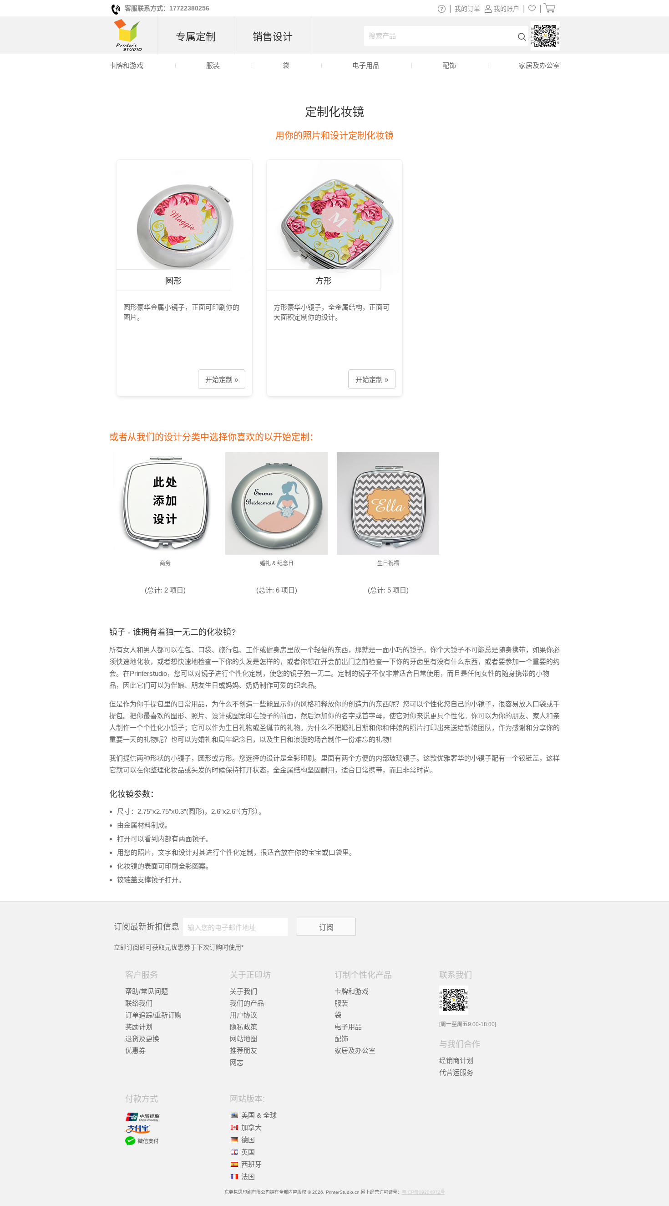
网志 (236, 1062)
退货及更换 (142, 1038)
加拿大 (251, 1127)
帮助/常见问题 (146, 991)
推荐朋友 (243, 1050)
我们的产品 (247, 1003)
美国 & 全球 (259, 1115)
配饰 (341, 1038)
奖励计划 (138, 1027)
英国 (248, 1152)
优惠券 (135, 1050)
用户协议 (243, 1015)
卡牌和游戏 (351, 991)
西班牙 (251, 1164)
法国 (248, 1176)
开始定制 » (221, 379)
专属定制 (196, 36)
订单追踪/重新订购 (153, 1015)
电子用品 (348, 1027)
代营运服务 (456, 1072)
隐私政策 (243, 1027)
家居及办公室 (354, 1050)
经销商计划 (456, 1060)
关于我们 (243, 991)
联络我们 (138, 1003)
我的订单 (467, 8)
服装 (341, 1003)
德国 (248, 1140)
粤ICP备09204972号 (423, 1192)
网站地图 (243, 1038)
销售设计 (273, 36)
